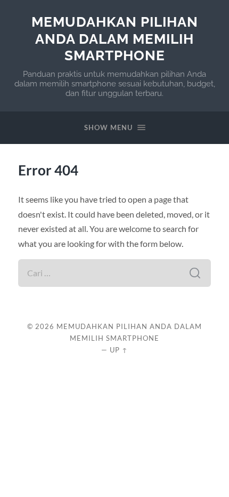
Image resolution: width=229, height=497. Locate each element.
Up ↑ (119, 350)
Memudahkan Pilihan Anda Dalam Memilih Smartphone (114, 38)
